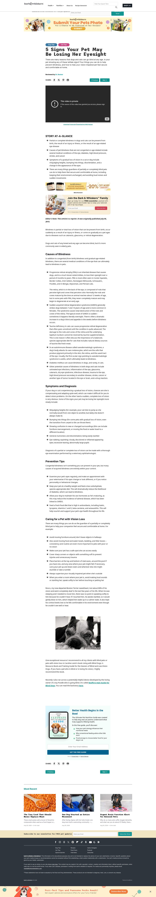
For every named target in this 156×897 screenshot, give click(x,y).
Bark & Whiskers (28, 880)
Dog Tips (51, 45)
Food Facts (74, 850)
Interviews (74, 852)
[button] (116, 7)
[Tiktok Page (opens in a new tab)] (82, 842)
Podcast (89, 850)
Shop (127, 5)
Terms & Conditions (127, 880)
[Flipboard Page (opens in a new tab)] (78, 842)
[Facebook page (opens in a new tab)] (56, 842)
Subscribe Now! (117, 12)
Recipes (73, 848)
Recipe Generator (81, 5)
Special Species (60, 852)
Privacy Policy (75, 212)
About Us (70, 5)
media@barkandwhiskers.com (33, 868)
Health (50, 5)
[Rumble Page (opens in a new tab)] (99, 842)
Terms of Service (84, 212)
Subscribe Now (118, 891)
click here (55, 864)
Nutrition (59, 5)
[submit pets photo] (78, 24)
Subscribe (90, 852)
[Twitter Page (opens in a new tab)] (69, 842)
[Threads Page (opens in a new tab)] (65, 842)
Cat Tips (64, 45)
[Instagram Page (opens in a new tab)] (61, 842)
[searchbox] (106, 4)
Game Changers (92, 848)
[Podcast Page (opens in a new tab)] (87, 842)
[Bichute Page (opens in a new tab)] (95, 842)
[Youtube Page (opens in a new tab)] (91, 842)
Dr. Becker (59, 74)
